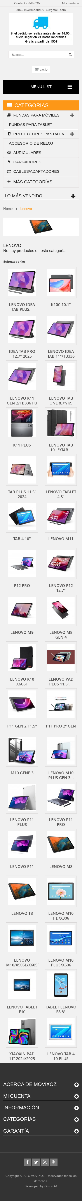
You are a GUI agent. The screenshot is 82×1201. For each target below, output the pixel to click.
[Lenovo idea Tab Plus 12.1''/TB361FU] (22, 282)
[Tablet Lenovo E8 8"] (61, 985)
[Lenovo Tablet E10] (22, 985)
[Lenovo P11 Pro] (61, 798)
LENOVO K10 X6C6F (22, 682)
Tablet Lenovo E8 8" (61, 1009)
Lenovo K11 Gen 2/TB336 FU (22, 401)
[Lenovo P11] (22, 844)
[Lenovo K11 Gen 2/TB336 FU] (22, 376)
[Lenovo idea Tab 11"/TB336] (61, 329)
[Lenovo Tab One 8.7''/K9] (61, 376)
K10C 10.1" (61, 304)
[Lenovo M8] (61, 844)
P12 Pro (22, 585)
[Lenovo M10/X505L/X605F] (22, 938)
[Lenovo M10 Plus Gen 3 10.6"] (61, 751)
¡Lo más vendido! (23, 195)
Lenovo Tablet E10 (22, 1009)
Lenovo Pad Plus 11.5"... (61, 682)
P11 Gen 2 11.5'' (22, 726)
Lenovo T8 (22, 913)
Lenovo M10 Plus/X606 (60, 962)
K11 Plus (22, 445)
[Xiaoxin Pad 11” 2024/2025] (22, 1032)
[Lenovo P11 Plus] (22, 798)
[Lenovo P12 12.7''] (61, 563)
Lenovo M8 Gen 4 (60, 635)
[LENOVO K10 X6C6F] (22, 657)
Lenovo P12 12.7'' (61, 588)
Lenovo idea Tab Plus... (22, 307)
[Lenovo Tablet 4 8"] (61, 470)
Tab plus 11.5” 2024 (22, 494)
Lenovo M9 (21, 632)
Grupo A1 (51, 1186)
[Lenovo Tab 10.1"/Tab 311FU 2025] (61, 423)
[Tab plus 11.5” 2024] (22, 470)
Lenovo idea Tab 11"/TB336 (61, 354)
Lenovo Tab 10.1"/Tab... (61, 447)
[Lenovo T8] (22, 891)
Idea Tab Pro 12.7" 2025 (22, 354)
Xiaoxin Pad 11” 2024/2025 (22, 1056)
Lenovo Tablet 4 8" (61, 494)
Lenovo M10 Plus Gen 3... (61, 775)
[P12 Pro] (22, 563)
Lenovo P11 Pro (61, 822)
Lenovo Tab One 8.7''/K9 (61, 401)
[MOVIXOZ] (41, 28)
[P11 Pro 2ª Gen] (61, 704)
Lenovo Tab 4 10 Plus (61, 1056)
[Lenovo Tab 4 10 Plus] (61, 1032)
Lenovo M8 (60, 866)
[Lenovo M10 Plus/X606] (61, 938)
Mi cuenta (16, 1096)
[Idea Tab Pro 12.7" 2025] (22, 329)
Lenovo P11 (22, 866)
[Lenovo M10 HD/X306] (61, 891)
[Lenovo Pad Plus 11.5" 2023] (61, 657)
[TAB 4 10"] (22, 517)
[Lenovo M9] (22, 610)
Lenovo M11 (60, 538)
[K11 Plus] (22, 423)
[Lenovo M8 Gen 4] (61, 610)
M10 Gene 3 (22, 772)
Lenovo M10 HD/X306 (60, 916)
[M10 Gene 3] (22, 751)
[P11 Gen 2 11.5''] (22, 704)
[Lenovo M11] (61, 517)
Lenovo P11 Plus (22, 822)
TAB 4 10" (22, 538)
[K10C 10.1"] (61, 282)
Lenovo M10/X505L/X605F (23, 962)
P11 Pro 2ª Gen (61, 726)
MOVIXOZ (38, 1175)
